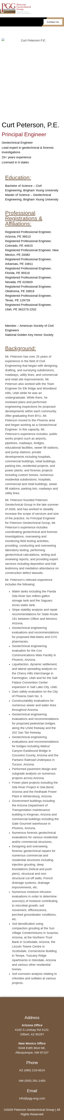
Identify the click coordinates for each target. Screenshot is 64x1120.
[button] (17, 22)
